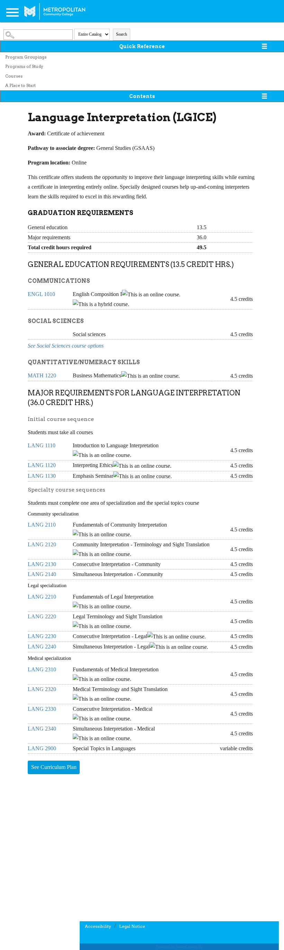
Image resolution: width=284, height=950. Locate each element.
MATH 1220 (42, 375)
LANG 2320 (42, 689)
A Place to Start (20, 85)
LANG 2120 (42, 544)
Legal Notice (132, 926)
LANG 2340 (42, 729)
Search (121, 34)
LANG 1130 (42, 476)
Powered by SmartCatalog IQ (179, 946)
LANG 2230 (42, 636)
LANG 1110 (41, 445)
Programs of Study (24, 66)
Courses (14, 76)
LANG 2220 (42, 616)
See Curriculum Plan (54, 767)
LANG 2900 (42, 748)
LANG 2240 (42, 646)
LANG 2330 (42, 709)
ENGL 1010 (41, 294)
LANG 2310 (42, 669)
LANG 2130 (42, 564)
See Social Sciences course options (66, 346)
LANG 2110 (42, 525)
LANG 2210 (42, 597)
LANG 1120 (42, 465)
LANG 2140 (42, 574)
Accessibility (98, 926)
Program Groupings (25, 57)
